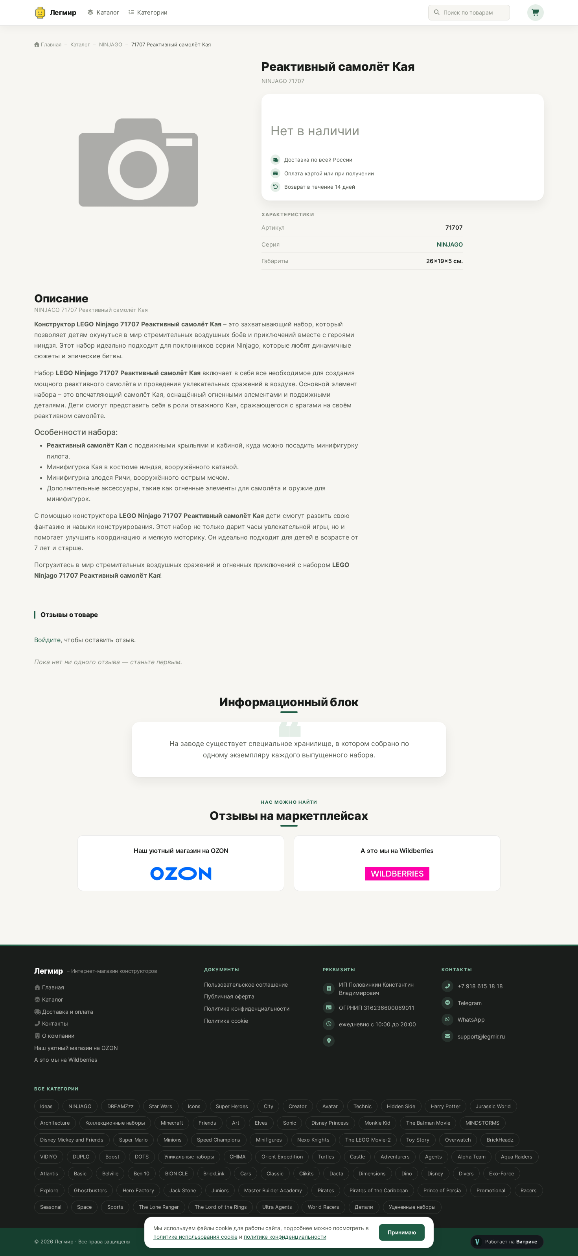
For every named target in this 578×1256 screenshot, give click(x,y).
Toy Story (417, 1140)
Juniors (220, 1190)
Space (84, 1207)
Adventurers (395, 1157)
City (268, 1106)
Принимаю (402, 1232)
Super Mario (133, 1140)
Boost (112, 1157)
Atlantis (49, 1174)
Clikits (306, 1174)
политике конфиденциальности (285, 1237)
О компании (57, 1035)
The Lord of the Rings (221, 1207)
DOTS (142, 1157)
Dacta (336, 1174)
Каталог (108, 12)
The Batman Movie (428, 1123)
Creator (298, 1106)
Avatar (330, 1106)
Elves (261, 1123)
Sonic (289, 1123)
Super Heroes (232, 1106)
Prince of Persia (442, 1190)
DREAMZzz (120, 1106)
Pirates (326, 1190)
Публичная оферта (229, 996)
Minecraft (172, 1123)
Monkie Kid (377, 1123)
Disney (435, 1174)
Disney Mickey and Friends (71, 1140)
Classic (275, 1174)
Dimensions (372, 1174)
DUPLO (81, 1157)
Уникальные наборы (189, 1157)
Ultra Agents (277, 1207)
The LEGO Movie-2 (368, 1140)
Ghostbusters (90, 1190)
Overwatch (458, 1140)
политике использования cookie (195, 1237)
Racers (529, 1190)
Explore (49, 1190)
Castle (357, 1157)
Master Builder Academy (273, 1190)
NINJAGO (450, 244)
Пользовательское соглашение (246, 984)
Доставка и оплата (66, 1011)
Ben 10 (141, 1174)
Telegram (470, 1003)
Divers (466, 1174)
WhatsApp (471, 1019)
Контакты (54, 1023)
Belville (110, 1174)
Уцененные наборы (412, 1207)
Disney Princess (330, 1123)
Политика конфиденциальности (246, 1008)
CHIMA (238, 1157)
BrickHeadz (500, 1140)
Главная (52, 987)
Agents (433, 1157)
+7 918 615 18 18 (480, 986)
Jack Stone (182, 1190)
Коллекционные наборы (115, 1123)
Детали (364, 1207)
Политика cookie (226, 1020)
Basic (80, 1174)
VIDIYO (48, 1157)
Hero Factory (138, 1190)
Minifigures (269, 1140)
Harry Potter (445, 1106)
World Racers (323, 1207)
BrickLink (214, 1174)
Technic (362, 1106)
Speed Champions (218, 1140)
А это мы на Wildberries (65, 1059)
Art (235, 1123)
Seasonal (50, 1207)
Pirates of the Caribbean (379, 1190)
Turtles (326, 1157)
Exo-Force (501, 1174)
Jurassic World (493, 1106)
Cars (245, 1174)
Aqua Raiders (516, 1157)
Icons (194, 1106)
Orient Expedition (282, 1157)
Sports (115, 1207)
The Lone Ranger (159, 1207)
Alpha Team (472, 1157)
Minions (173, 1140)
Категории (152, 12)
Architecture (55, 1123)
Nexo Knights (313, 1140)
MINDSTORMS (482, 1123)
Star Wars (160, 1106)
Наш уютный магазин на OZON (76, 1047)
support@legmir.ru (481, 1036)
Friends (207, 1123)
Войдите (47, 640)
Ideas (46, 1106)
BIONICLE (176, 1174)
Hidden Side (401, 1106)
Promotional (491, 1190)
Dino (406, 1174)
